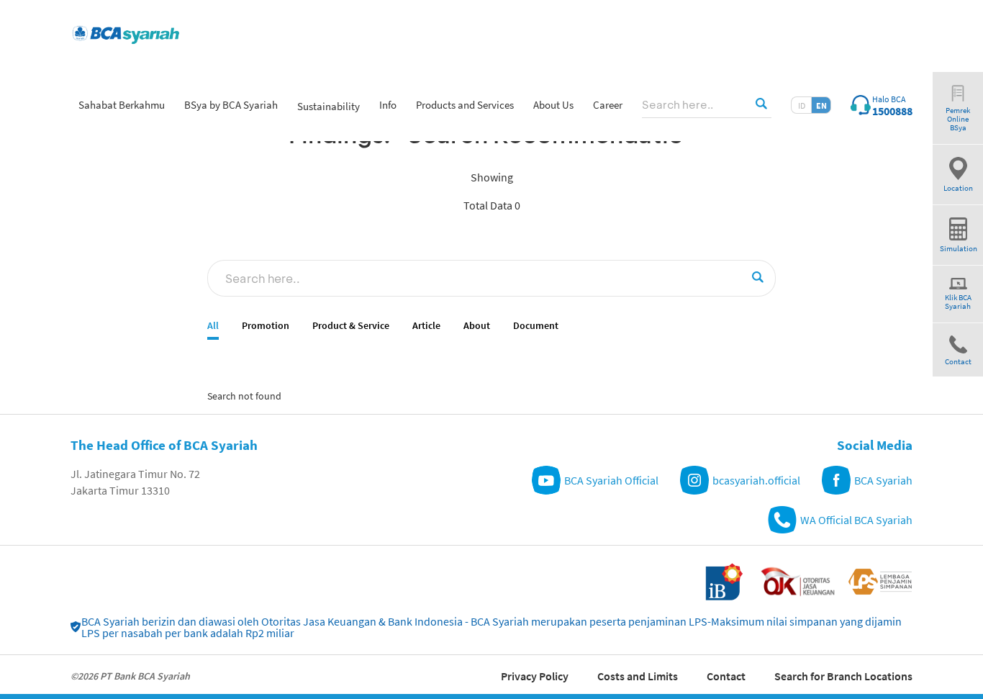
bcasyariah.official (756, 480)
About (476, 326)
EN (821, 105)
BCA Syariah (883, 480)
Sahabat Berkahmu (121, 105)
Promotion (265, 326)
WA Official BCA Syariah (856, 520)
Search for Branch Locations (843, 676)
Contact (726, 676)
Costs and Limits (637, 676)
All (213, 326)
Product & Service (350, 326)
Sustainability (328, 106)
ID (801, 105)
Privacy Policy (534, 676)
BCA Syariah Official (611, 480)
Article (426, 326)
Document (535, 326)
